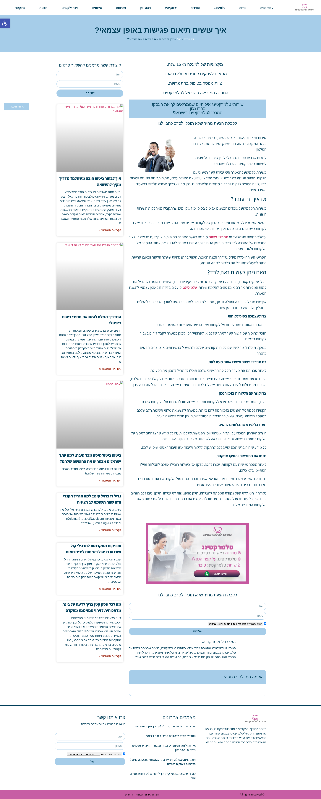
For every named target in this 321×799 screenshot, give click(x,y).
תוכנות (43, 8)
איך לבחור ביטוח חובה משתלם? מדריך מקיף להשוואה (165, 726)
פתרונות (121, 8)
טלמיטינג (219, 8)
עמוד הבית (266, 8)
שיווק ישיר (171, 8)
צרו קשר (20, 8)
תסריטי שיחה (218, 236)
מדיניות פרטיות (232, 623)
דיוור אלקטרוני (69, 8)
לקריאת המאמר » (110, 230)
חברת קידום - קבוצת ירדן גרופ (142, 794)
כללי (179, 39)
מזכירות (195, 8)
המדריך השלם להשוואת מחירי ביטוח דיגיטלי (171, 736)
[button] (5, 23)
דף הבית (189, 39)
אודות (242, 8)
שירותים (97, 8)
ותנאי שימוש (216, 623)
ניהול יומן (145, 8)
